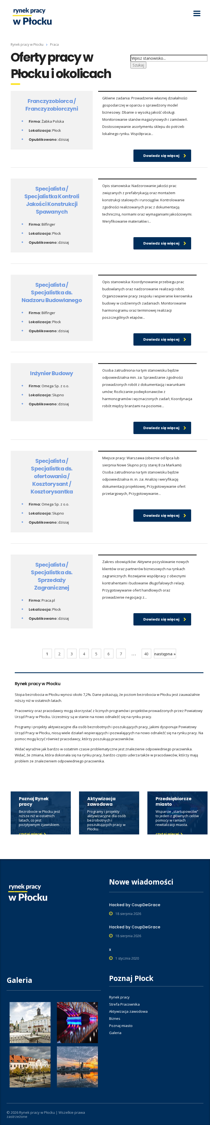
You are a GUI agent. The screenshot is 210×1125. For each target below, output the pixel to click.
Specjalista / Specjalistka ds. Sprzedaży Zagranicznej (51, 576)
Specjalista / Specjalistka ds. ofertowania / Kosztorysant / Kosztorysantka (52, 476)
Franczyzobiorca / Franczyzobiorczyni (51, 105)
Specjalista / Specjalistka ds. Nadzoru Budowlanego (52, 292)
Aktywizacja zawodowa (128, 1011)
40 (146, 653)
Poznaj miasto (121, 1025)
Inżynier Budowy (51, 373)
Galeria (115, 1032)
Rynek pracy (119, 997)
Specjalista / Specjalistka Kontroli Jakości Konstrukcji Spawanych (51, 200)
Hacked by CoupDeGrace (134, 905)
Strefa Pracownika (124, 1004)
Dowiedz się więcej (161, 155)
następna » (165, 653)
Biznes (114, 1018)
